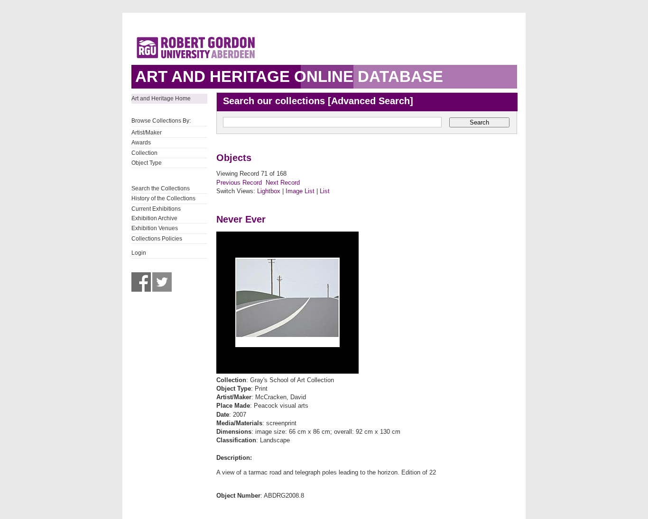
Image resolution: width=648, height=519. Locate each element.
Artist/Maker (146, 132)
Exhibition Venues (154, 228)
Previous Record (239, 182)
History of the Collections (163, 198)
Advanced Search (370, 101)
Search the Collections (160, 188)
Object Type (146, 163)
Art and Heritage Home (161, 98)
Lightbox (268, 191)
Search (479, 122)
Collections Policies (156, 238)
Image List (300, 191)
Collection (144, 153)
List (325, 191)
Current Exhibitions (156, 209)
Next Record (283, 182)
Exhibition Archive (154, 218)
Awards (141, 142)
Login (138, 253)
